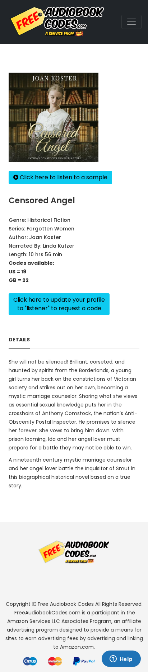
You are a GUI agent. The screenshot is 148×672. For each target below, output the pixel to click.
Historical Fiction (48, 220)
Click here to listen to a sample (62, 177)
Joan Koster (45, 237)
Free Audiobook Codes (66, 604)
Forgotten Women (50, 228)
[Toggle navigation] (131, 22)
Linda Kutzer (58, 245)
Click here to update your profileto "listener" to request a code (59, 304)
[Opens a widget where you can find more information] (121, 659)
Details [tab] (19, 339)
